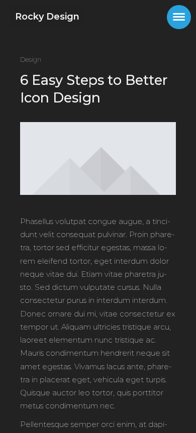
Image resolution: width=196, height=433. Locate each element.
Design (30, 59)
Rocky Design (47, 16)
